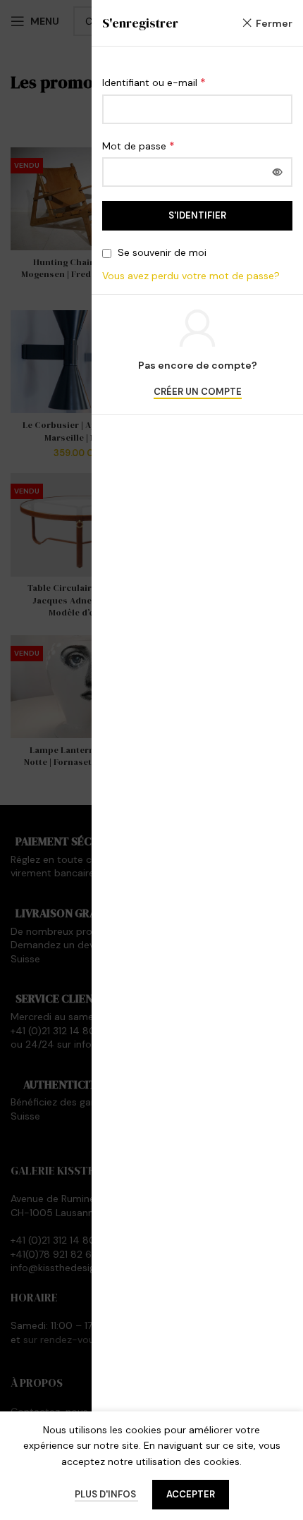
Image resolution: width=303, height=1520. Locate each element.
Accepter (190, 1494)
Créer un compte (198, 392)
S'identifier (197, 215)
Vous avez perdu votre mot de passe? (191, 275)
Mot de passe (138, 145)
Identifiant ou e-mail (154, 82)
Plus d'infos (106, 1494)
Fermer (274, 23)
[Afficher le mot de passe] (277, 172)
